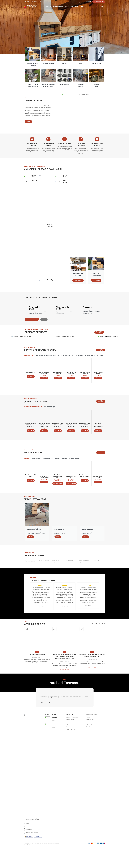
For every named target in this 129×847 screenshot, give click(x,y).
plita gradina (54, 717)
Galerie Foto (89, 724)
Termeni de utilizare (70, 722)
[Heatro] (98, 561)
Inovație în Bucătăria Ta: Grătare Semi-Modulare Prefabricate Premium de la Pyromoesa (64, 657)
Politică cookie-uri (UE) (71, 729)
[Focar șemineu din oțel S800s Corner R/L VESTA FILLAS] (57, 416)
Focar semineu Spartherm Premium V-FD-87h (98, 476)
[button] (1, 336)
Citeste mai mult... (37, 665)
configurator (78, 280)
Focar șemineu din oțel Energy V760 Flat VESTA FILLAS (84, 425)
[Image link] (33, 765)
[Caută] (93, 6)
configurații (96, 280)
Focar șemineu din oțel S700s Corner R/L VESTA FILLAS (71, 425)
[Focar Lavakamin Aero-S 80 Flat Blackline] (84, 467)
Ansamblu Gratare (90, 719)
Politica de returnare (70, 719)
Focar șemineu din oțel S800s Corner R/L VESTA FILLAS (57, 425)
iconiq (38, 657)
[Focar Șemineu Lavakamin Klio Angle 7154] (71, 467)
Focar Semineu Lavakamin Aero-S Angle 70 (57, 476)
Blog (37, 652)
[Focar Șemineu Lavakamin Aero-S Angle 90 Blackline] (98, 416)
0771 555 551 (33, 826)
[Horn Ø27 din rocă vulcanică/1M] (71, 365)
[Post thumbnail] (47, 718)
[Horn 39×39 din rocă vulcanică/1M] (44, 365)
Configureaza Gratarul (98, 1)
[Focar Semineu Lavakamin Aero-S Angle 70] (57, 467)
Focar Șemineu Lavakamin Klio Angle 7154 (71, 476)
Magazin (88, 717)
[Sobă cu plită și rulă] (30, 365)
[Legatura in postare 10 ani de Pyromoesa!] (37, 639)
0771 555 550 (33, 829)
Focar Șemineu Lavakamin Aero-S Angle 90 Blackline (98, 425)
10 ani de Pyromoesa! (37, 654)
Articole (88, 722)
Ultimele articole (69, 726)
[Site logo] (30, 6)
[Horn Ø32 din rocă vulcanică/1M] (57, 365)
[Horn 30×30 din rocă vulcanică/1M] (84, 365)
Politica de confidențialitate (72, 717)
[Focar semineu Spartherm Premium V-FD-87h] (98, 467)
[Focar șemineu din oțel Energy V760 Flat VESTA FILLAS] (84, 416)
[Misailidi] (71, 561)
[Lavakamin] (84, 561)
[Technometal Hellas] (31, 561)
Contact (67, 724)
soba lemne (53, 724)
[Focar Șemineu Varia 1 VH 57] (30, 467)
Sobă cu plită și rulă (30, 372)
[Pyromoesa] (58, 561)
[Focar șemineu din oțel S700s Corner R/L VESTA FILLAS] (71, 416)
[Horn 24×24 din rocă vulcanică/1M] (98, 365)
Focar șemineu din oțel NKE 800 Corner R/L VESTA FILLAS (30, 425)
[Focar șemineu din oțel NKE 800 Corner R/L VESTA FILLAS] (30, 416)
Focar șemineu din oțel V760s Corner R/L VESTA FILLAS (44, 425)
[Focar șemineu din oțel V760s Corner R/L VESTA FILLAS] (44, 416)
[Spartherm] (44, 561)
